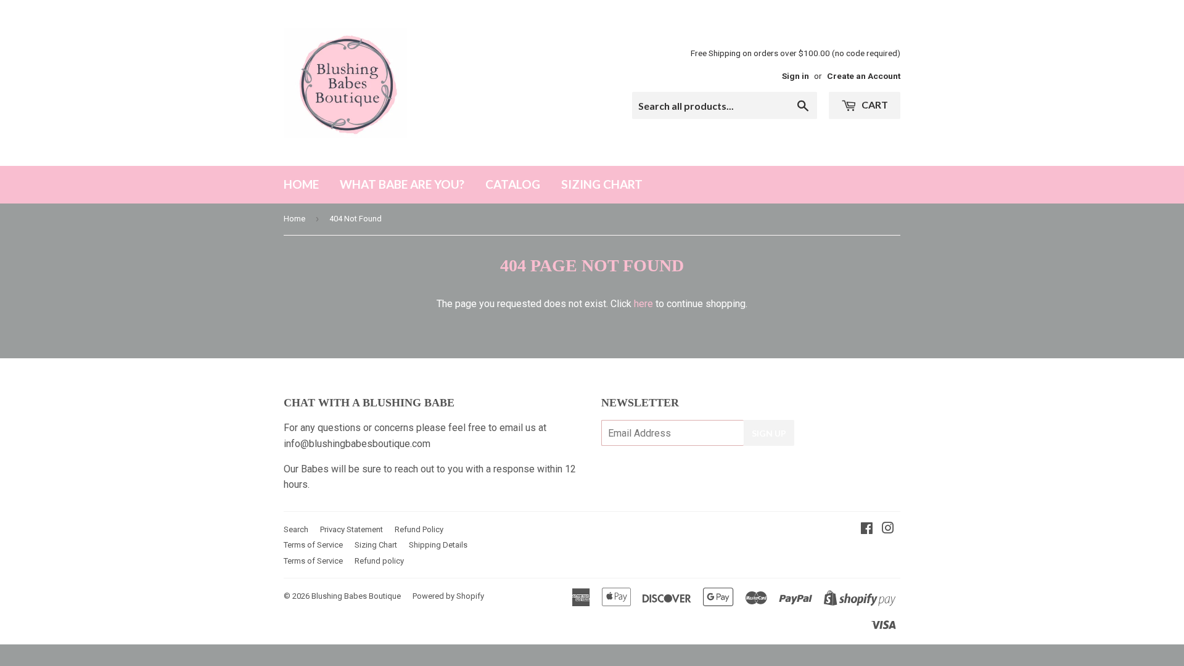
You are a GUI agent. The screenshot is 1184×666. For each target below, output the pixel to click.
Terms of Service (313, 544)
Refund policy (379, 560)
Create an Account (863, 76)
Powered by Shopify (448, 596)
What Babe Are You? (402, 184)
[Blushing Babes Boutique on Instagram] (888, 529)
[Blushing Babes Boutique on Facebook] (866, 529)
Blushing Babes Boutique (356, 596)
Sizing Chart (602, 184)
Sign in (795, 76)
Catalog (512, 184)
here (643, 304)
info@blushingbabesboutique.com (357, 444)
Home (301, 184)
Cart (874, 104)
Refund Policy (419, 529)
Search (296, 529)
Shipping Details (438, 544)
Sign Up (769, 433)
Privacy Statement (351, 529)
